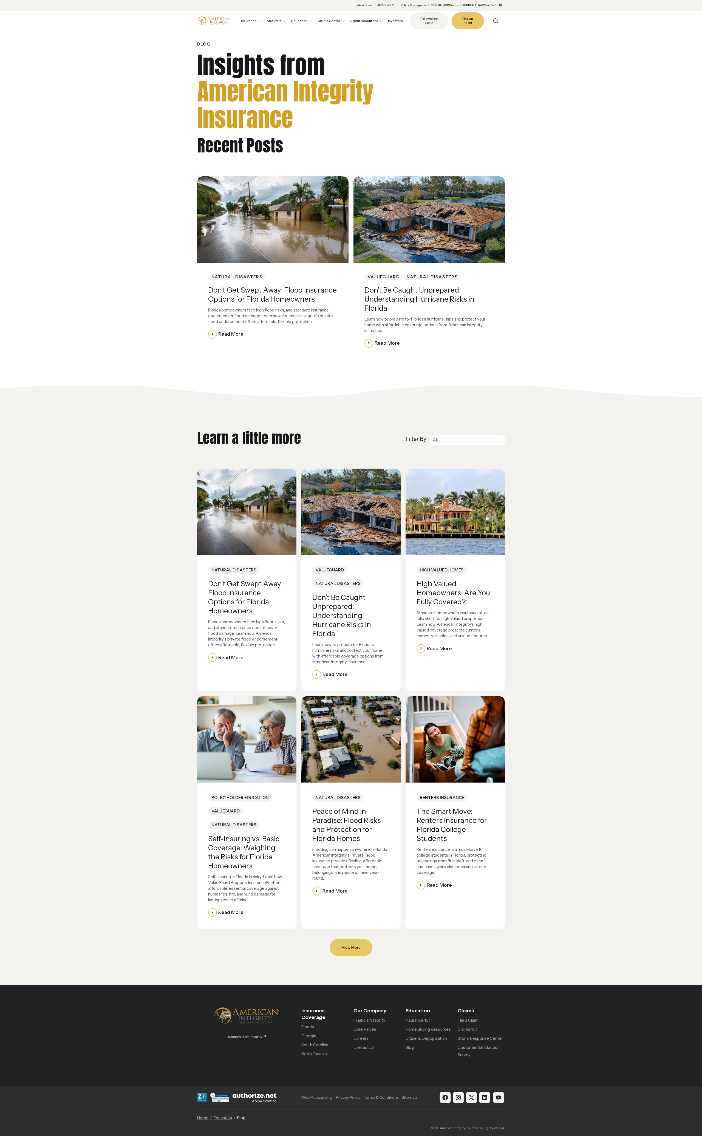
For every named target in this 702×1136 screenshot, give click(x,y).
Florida (307, 1026)
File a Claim (468, 1020)
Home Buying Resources (428, 1029)
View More (351, 947)
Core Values (364, 1029)
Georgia (308, 1035)
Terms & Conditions (381, 1097)
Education (418, 1011)
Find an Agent (467, 21)
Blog (410, 1047)
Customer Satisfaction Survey (479, 1051)
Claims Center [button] (329, 21)
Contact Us (364, 1047)
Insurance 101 (418, 1020)
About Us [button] (274, 21)
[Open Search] (496, 21)
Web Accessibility (317, 1097)
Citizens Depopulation (426, 1038)
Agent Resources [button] (364, 21)
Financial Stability (369, 1020)
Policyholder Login (429, 21)
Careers (361, 1038)
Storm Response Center (480, 1038)
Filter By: (417, 439)
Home (202, 1117)
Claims (466, 1011)
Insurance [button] (249, 21)
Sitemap (409, 1097)
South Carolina (314, 1044)
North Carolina (314, 1053)
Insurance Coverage (313, 1014)
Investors (395, 21)
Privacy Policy (348, 1097)
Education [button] (299, 21)
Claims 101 (467, 1029)
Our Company (369, 1011)
